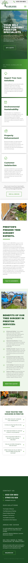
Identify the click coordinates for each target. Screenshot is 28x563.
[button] (10, 47)
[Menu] (25, 6)
